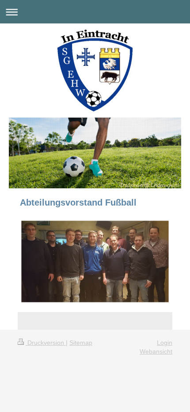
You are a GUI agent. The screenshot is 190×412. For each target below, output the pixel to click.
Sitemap (80, 342)
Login (164, 342)
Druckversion (46, 342)
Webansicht (156, 351)
